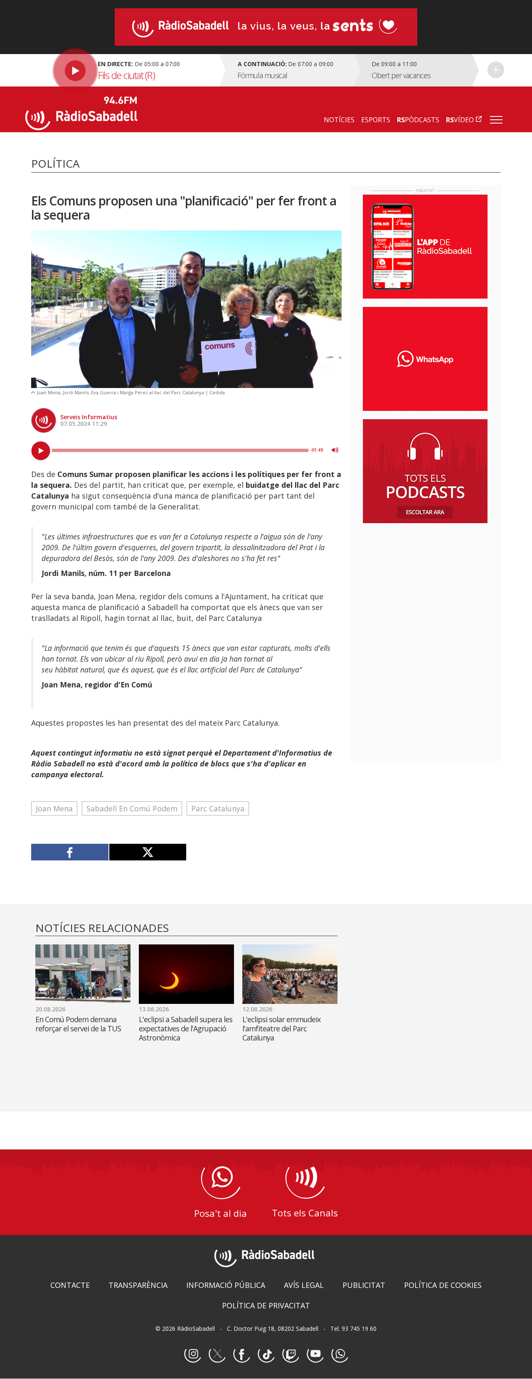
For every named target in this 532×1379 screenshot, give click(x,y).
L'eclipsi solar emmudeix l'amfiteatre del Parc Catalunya (281, 1028)
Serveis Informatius (88, 417)
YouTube (315, 1354)
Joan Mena (54, 808)
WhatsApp (339, 1354)
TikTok (266, 1354)
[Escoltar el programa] (121, 70)
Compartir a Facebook (70, 852)
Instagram (192, 1354)
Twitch (290, 1354)
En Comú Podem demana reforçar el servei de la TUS (78, 1023)
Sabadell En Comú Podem (131, 808)
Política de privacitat (266, 1305)
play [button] (40, 450)
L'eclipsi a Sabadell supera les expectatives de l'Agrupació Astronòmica (185, 1028)
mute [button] (335, 450)
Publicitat (363, 1285)
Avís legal (304, 1285)
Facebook (241, 1354)
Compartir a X (148, 852)
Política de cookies (443, 1285)
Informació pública (225, 1285)
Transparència (137, 1285)
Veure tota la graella (496, 70)
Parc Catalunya (217, 808)
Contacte (70, 1285)
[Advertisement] (425, 583)
